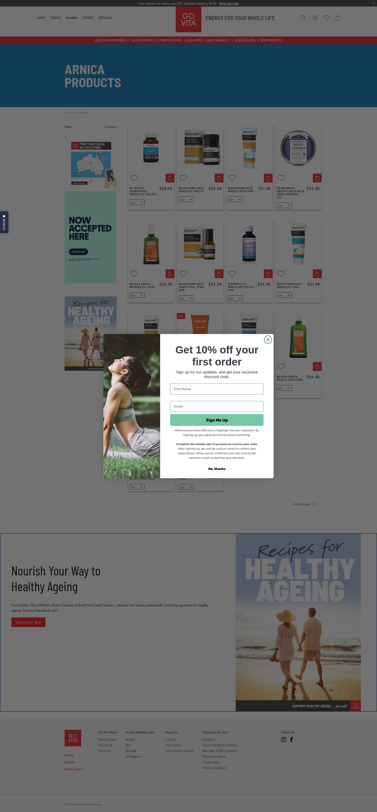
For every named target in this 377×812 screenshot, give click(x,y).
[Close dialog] (268, 339)
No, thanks (217, 468)
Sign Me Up (217, 420)
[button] (4, 222)
